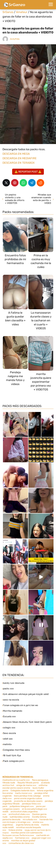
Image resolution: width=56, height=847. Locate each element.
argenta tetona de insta (27, 824)
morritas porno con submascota (26, 832)
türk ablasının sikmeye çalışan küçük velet (26, 694)
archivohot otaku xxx (19, 814)
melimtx (7, 744)
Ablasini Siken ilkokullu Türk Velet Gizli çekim (27, 722)
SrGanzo (7, 12)
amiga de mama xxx (26, 785)
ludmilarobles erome (20, 817)
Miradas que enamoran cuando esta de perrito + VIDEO (41, 198)
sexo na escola (11, 699)
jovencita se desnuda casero (28, 801)
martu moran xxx (23, 793)
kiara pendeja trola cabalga (27, 795)
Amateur (21, 12)
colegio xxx (9, 727)
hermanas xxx (22, 838)
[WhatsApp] (23, 182)
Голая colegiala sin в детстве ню (20, 705)
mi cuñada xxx (30, 819)
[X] (6, 182)
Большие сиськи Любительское (18, 835)
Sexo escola (9, 733)
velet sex (8, 738)
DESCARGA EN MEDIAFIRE (19, 158)
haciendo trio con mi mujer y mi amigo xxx (27, 820)
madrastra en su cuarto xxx (16, 780)
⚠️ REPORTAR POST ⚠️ (28, 171)
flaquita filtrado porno (28, 782)
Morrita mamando (12, 710)
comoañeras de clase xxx (21, 843)
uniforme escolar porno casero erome (24, 786)
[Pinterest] (15, 182)
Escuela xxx (9, 716)
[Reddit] (40, 182)
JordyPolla (14, 39)
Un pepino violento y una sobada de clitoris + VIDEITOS (14, 198)
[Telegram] (32, 182)
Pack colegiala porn (13, 761)
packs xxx (8, 688)
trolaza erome (15, 830)
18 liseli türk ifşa (12, 755)
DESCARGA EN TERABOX (18, 162)
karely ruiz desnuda (13, 683)
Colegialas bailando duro (23, 790)
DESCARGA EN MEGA (16, 153)
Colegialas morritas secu (16, 750)
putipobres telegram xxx (22, 806)
